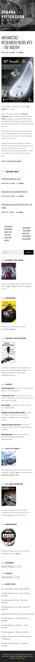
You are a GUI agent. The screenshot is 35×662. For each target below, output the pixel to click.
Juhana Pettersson (12, 14)
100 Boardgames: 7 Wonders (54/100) (15, 632)
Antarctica (12, 161)
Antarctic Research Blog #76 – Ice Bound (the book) (26, 233)
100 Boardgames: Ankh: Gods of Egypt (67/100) (15, 594)
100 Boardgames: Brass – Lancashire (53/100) (14, 644)
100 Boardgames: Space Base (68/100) (15, 589)
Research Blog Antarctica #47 (14, 191)
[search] (33, 15)
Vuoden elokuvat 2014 (10, 178)
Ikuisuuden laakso (7, 475)
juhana (21, 52)
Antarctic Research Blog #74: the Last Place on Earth (8, 233)
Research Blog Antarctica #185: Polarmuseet (17, 614)
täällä (18, 553)
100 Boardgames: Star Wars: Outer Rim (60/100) (15, 608)
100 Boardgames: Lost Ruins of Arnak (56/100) (15, 619)
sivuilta (12, 329)
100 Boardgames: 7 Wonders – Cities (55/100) (14, 626)
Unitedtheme (20, 658)
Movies (19, 161)
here (8, 286)
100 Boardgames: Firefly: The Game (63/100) (14, 601)
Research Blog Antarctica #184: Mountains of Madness (16, 637)
